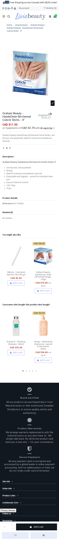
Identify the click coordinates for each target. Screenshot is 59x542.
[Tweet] (7, 148)
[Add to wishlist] (15, 535)
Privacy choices (8, 510)
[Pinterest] (10, 148)
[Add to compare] (43, 535)
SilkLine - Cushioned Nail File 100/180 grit (16, 273)
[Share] (3, 148)
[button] (29, 128)
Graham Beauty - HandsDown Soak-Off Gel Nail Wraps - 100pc (43, 275)
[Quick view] (20, 269)
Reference (7, 203)
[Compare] (16, 269)
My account (24, 8)
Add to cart (38, 527)
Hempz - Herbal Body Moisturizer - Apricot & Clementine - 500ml (43, 345)
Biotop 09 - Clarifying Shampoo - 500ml (16, 343)
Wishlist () (51, 8)
